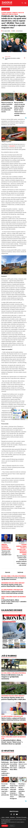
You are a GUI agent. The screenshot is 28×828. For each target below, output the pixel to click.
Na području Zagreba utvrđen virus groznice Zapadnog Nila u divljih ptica (12, 584)
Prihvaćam (5, 825)
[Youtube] (17, 814)
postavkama (3, 823)
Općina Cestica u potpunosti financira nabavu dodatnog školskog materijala (12, 591)
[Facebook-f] (11, 814)
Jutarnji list (12, 146)
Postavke (12, 825)
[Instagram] (14, 814)
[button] (22, 3)
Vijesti (3, 9)
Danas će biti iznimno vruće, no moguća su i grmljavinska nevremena (13, 577)
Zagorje (7, 9)
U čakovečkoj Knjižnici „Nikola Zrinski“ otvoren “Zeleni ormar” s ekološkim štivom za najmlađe (13, 600)
